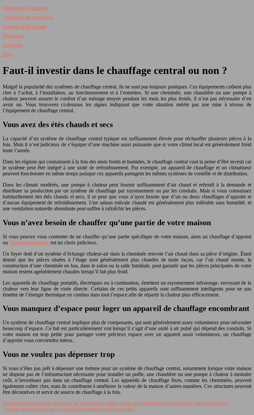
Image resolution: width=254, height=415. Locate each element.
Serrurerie (13, 45)
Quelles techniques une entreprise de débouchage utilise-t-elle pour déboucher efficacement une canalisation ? (117, 403)
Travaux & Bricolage (25, 26)
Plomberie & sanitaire (25, 8)
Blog (8, 54)
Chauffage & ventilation (28, 17)
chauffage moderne (29, 242)
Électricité (13, 36)
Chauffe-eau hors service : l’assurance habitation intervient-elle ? (70, 409)
